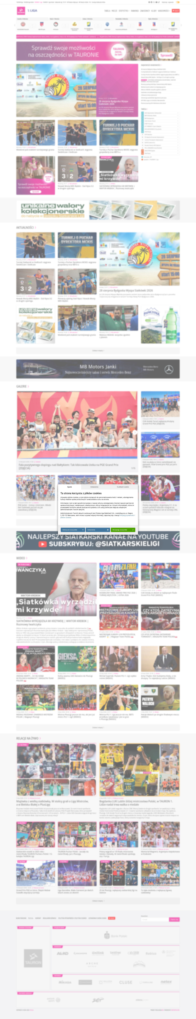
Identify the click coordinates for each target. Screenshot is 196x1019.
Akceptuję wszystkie (119, 530)
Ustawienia (94, 487)
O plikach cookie (123, 487)
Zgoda (69, 487)
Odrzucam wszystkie (69, 530)
